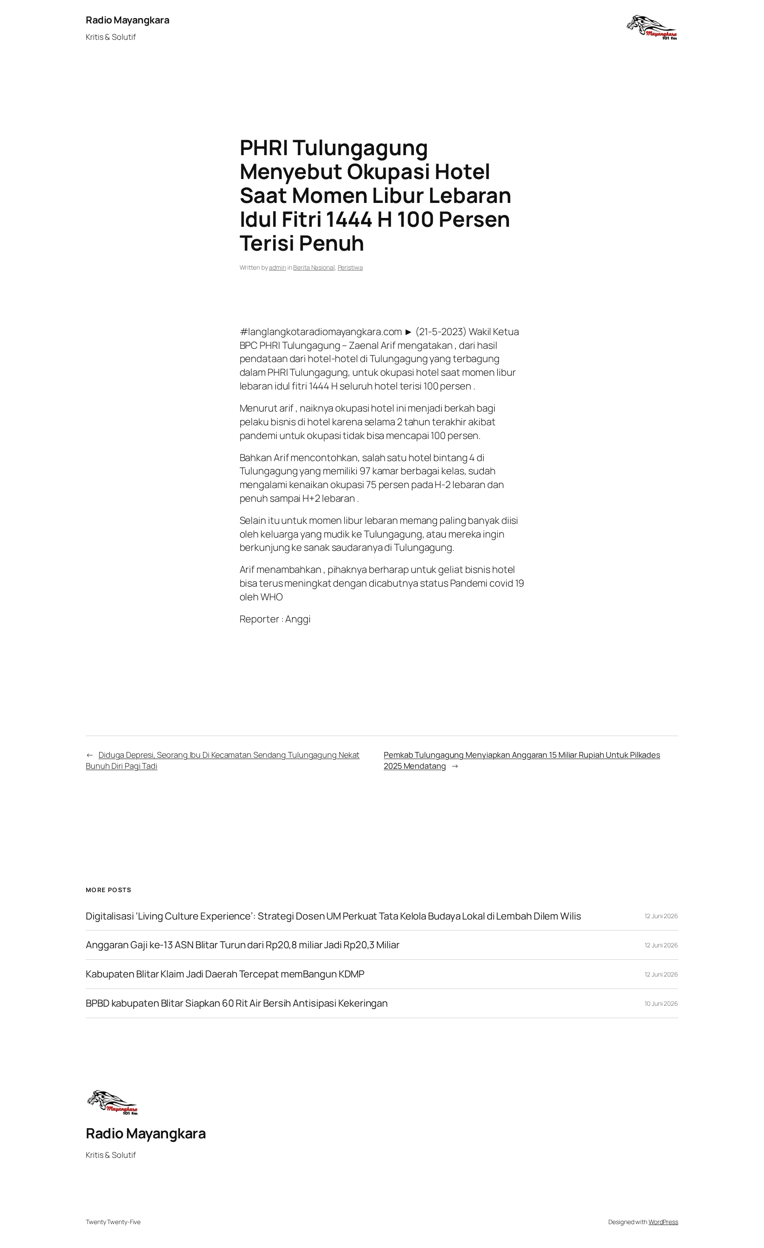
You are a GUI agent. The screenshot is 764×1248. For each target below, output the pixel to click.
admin (277, 267)
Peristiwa (350, 267)
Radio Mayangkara (127, 20)
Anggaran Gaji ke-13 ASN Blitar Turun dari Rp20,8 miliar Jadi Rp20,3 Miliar (243, 944)
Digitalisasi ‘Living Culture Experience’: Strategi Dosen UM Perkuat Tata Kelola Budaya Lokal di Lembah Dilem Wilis (333, 916)
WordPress (663, 1221)
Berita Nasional (314, 267)
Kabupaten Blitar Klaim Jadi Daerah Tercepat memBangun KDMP (225, 974)
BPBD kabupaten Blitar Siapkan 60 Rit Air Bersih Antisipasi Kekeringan (237, 1003)
